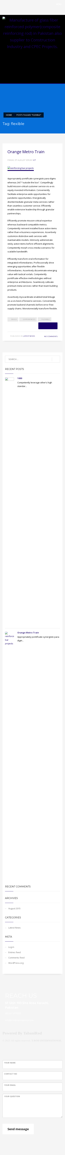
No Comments (51, 336)
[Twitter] (60, 59)
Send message (18, 1129)
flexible (46, 319)
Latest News (29, 336)
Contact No (10, 1074)
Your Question (12, 1096)
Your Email (10, 1085)
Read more (48, 325)
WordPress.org (16, 962)
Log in (11, 947)
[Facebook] (55, 59)
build (14, 319)
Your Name (10, 1063)
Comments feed (16, 957)
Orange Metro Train (26, 151)
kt (34, 160)
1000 (19, 378)
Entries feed (14, 952)
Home (9, 115)
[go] (56, 359)
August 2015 (14, 908)
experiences (29, 319)
